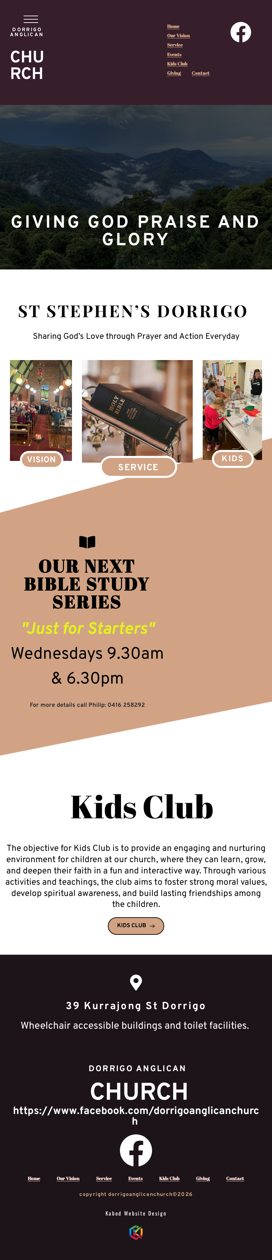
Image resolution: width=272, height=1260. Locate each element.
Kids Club (177, 63)
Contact (201, 73)
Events (174, 54)
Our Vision (178, 35)
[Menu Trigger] (31, 19)
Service (175, 44)
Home (173, 26)
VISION (41, 460)
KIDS (233, 459)
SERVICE (138, 468)
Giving (174, 73)
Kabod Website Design (136, 1213)
